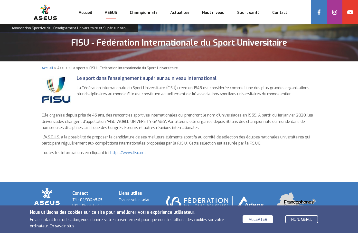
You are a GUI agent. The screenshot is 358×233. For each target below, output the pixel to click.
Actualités (179, 12)
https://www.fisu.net (128, 152)
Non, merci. (301, 219)
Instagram (334, 12)
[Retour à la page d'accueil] (47, 196)
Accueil (85, 12)
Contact (279, 12)
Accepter (258, 219)
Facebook (319, 12)
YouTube (350, 12)
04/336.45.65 (91, 200)
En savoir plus (62, 225)
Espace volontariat (134, 200)
